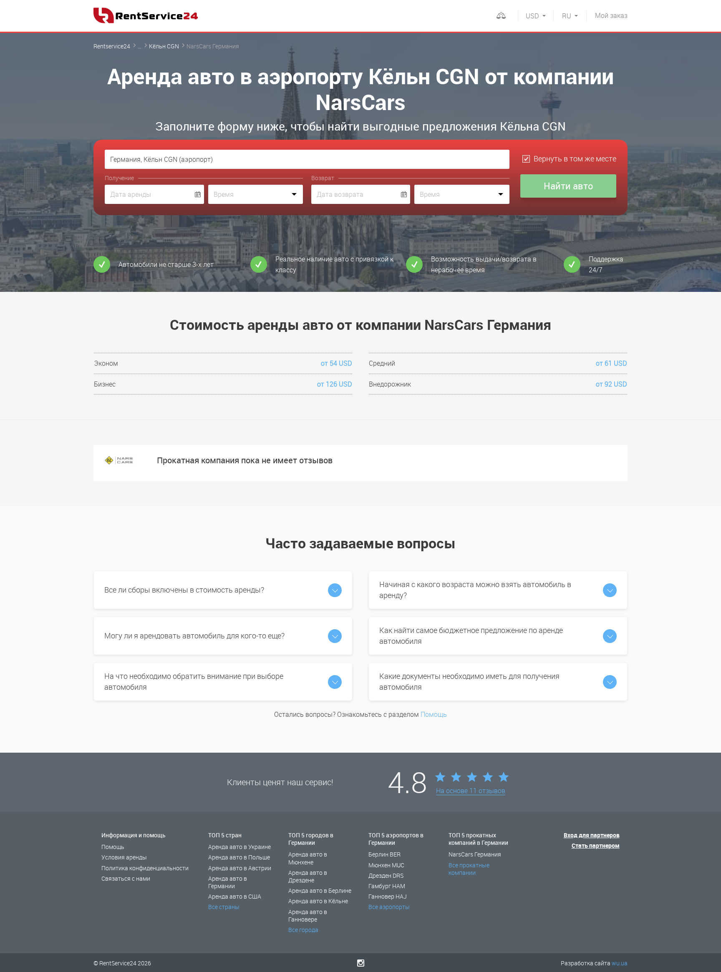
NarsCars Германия (475, 854)
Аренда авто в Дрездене (307, 876)
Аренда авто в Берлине (319, 890)
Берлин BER (384, 854)
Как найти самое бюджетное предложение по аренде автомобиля (471, 635)
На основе (470, 791)
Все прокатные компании (469, 869)
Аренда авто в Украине (239, 847)
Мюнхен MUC (386, 865)
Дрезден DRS (385, 875)
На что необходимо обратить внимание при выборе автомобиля (193, 681)
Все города (303, 930)
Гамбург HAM (386, 886)
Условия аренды (124, 857)
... (139, 46)
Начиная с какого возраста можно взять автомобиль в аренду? (475, 589)
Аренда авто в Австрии (239, 868)
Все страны (223, 907)
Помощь (434, 714)
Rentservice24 (111, 46)
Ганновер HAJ (387, 896)
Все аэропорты (389, 907)
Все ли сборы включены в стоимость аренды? (184, 590)
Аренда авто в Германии (227, 882)
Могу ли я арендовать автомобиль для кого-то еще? (194, 635)
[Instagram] (360, 962)
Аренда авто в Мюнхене (307, 858)
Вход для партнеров (592, 835)
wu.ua (620, 963)
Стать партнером (596, 845)
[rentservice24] (145, 15)
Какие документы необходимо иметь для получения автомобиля (469, 681)
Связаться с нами (125, 878)
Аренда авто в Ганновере (307, 915)
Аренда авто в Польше (239, 857)
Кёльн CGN (164, 46)
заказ (611, 15)
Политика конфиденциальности (145, 868)
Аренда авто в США (234, 896)
